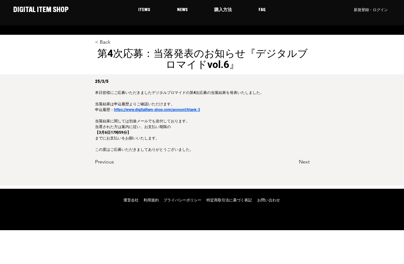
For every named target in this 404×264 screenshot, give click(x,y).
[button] (144, 10)
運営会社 (131, 200)
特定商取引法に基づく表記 (229, 200)
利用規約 (151, 200)
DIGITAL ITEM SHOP (40, 10)
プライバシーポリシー (182, 200)
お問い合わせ (268, 200)
